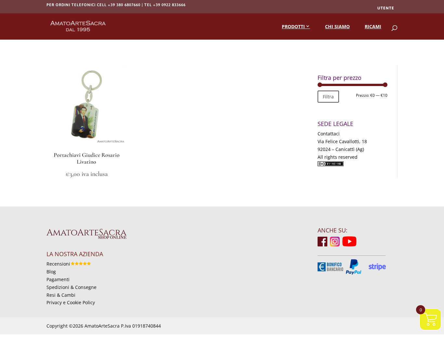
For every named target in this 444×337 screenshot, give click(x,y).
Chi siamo (337, 26)
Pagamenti (58, 279)
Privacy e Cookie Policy (70, 302)
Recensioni (58, 264)
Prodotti (293, 26)
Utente (385, 8)
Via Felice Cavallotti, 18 (342, 141)
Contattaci (329, 134)
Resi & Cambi (60, 295)
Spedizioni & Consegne (71, 287)
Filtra (328, 97)
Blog (51, 271)
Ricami (373, 26)
